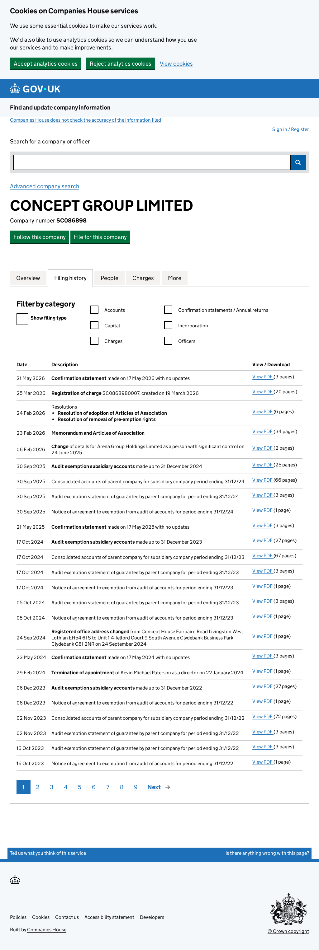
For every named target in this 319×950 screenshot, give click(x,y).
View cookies (176, 64)
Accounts (114, 310)
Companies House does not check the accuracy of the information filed (85, 120)
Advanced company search (44, 186)
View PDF (263, 377)
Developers (152, 917)
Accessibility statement (109, 917)
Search (298, 162)
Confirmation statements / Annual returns (223, 310)
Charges (113, 341)
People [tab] (109, 278)
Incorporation (193, 326)
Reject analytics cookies (120, 63)
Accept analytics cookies (46, 63)
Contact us (67, 917)
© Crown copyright (288, 931)
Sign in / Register (290, 129)
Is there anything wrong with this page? (267, 853)
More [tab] (174, 278)
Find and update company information (60, 107)
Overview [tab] (28, 278)
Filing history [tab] (70, 278)
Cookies (41, 917)
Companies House (46, 930)
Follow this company (39, 237)
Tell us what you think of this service (48, 853)
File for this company (100, 237)
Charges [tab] (143, 278)
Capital (112, 326)
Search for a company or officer (50, 141)
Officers (186, 341)
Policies (18, 917)
